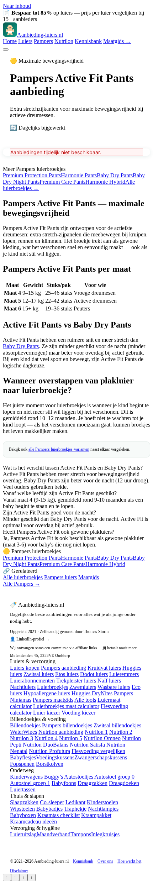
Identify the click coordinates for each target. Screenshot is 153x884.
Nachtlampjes (103, 809)
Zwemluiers (82, 687)
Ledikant (75, 802)
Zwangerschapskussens (100, 757)
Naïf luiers (109, 681)
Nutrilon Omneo (102, 738)
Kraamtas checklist (58, 815)
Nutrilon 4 (46, 738)
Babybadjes (49, 809)
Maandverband (53, 834)
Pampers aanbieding (63, 668)
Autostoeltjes (78, 777)
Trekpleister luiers (76, 681)
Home (10, 41)
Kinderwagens (26, 777)
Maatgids (88, 577)
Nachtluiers (23, 687)
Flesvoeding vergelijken (98, 751)
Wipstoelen (22, 809)
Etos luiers (67, 674)
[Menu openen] (6, 49)
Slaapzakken (24, 802)
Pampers (43, 41)
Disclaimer (19, 870)
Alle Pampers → (21, 584)
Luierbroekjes (52, 687)
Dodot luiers (94, 674)
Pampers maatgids (53, 700)
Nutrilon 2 (120, 732)
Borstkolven (49, 764)
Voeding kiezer (78, 713)
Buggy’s (53, 777)
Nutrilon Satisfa (87, 745)
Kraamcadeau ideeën (33, 821)
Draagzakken (92, 783)
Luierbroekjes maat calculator (66, 706)
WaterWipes (23, 732)
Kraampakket (96, 815)
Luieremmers (124, 674)
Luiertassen (23, 789)
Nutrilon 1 (96, 732)
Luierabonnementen (32, 681)
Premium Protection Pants (32, 175)
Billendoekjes (25, 725)
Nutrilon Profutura (49, 751)
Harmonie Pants (79, 175)
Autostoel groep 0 (114, 777)
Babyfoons (64, 783)
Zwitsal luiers (38, 674)
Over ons (105, 861)
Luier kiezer (46, 713)
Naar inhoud (17, 6)
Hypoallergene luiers (46, 693)
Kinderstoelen (102, 802)
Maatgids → (117, 41)
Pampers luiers (60, 577)
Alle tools (85, 700)
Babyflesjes (23, 757)
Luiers (25, 41)
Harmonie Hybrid (105, 182)
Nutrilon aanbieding (60, 732)
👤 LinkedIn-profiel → (29, 639)
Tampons (80, 834)
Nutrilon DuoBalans (45, 745)
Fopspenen (22, 764)
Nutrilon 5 (70, 738)
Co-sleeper (52, 802)
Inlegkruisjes (105, 834)
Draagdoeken (124, 783)
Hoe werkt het (129, 861)
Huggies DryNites (92, 693)
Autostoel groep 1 (30, 783)
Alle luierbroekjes (23, 577)
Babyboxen (23, 815)
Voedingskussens (55, 757)
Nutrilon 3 (21, 738)
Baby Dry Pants (115, 175)
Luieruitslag (23, 834)
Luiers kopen (24, 668)
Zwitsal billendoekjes (117, 725)
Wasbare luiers (113, 687)
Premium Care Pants (62, 182)
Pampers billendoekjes (67, 725)
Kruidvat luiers (104, 668)
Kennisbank (88, 41)
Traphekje (75, 809)
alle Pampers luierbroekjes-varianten (58, 449)
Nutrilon (63, 41)
